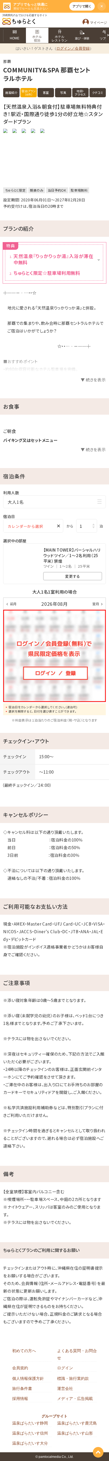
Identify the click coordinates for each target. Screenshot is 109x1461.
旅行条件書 (22, 1388)
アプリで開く (82, 6)
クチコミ (97, 92)
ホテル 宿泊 (37, 38)
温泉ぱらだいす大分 (30, 1443)
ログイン (65, 1368)
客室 (46, 92)
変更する (72, 576)
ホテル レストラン (59, 38)
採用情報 (20, 1398)
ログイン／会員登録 (73, 48)
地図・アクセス (80, 92)
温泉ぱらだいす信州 (30, 1433)
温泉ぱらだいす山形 (75, 1433)
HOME (14, 38)
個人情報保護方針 (28, 1378)
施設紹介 (11, 92)
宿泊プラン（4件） (28, 92)
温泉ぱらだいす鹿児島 (77, 1423)
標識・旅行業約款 (73, 1378)
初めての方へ (24, 1350)
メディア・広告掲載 (75, 1398)
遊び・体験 (82, 38)
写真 (63, 92)
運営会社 (65, 1388)
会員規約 (20, 1368)
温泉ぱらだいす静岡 (30, 1423)
